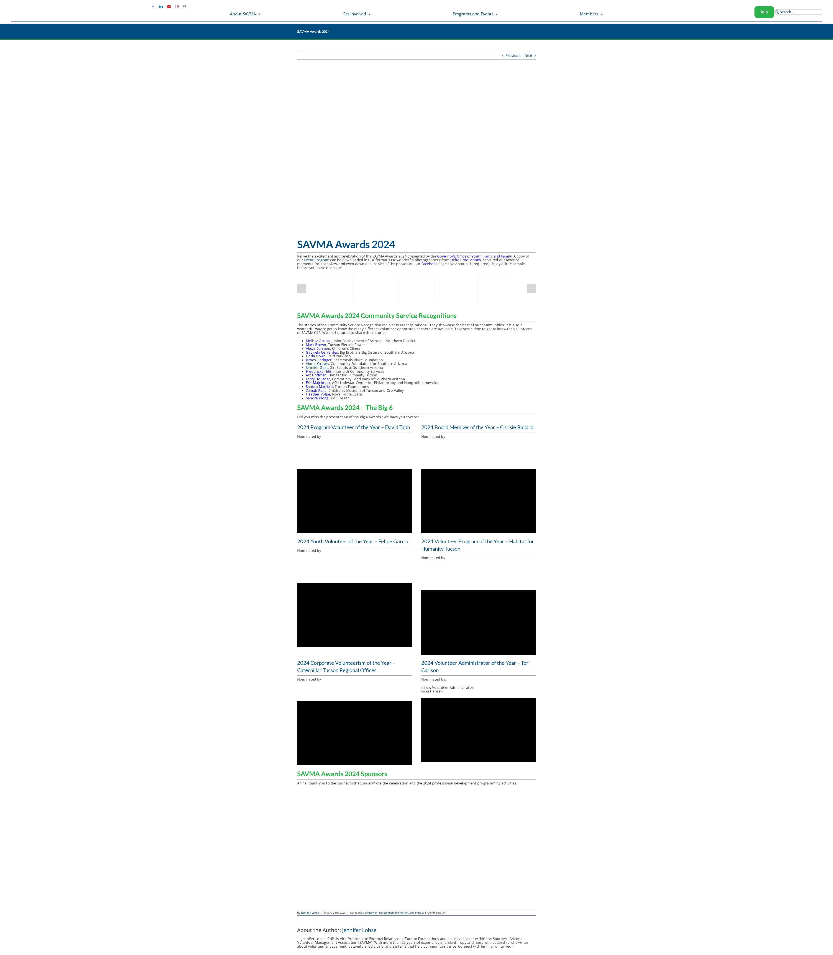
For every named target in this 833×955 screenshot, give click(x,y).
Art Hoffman (316, 375)
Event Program (316, 260)
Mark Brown (316, 344)
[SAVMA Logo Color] (26, 8)
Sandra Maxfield (319, 386)
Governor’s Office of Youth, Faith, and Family (474, 256)
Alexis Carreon (318, 348)
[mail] (184, 6)
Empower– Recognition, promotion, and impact (394, 912)
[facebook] (153, 6)
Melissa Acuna (318, 340)
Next (528, 55)
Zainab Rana (316, 390)
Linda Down (316, 356)
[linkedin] (161, 6)
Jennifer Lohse (310, 912)
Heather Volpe (318, 394)
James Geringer (319, 360)
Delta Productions (465, 260)
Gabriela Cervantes (322, 352)
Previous (513, 55)
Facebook (429, 263)
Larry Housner (318, 379)
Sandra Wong (317, 398)
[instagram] (177, 6)
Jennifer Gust (317, 367)
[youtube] (169, 6)
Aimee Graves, (318, 363)
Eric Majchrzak (318, 382)
